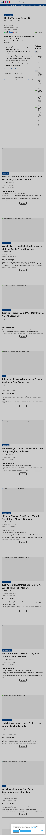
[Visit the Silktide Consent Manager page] (42, 831)
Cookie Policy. (33, 827)
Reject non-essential (25, 830)
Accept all (16, 830)
